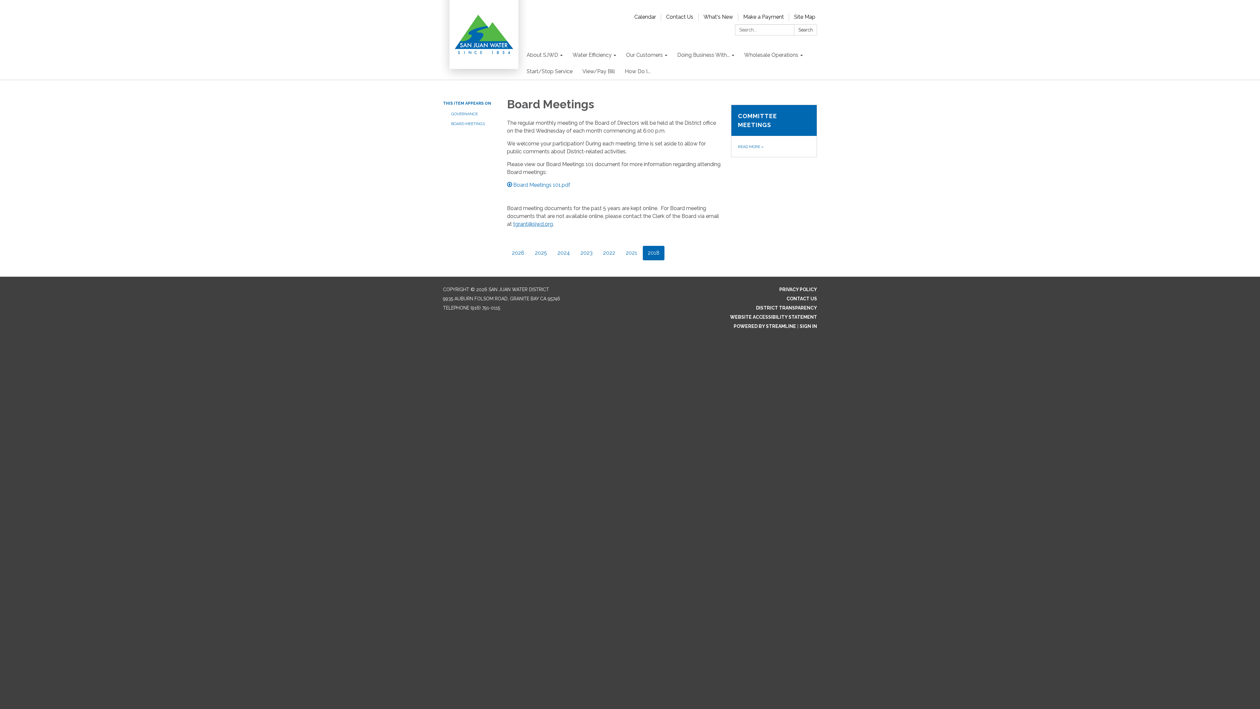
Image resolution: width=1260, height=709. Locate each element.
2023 (586, 253)
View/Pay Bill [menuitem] (598, 71)
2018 (654, 253)
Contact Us (679, 17)
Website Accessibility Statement (773, 317)
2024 (563, 253)
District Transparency (786, 308)
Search (805, 29)
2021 (631, 253)
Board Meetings (468, 123)
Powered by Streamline (765, 326)
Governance (464, 114)
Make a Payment (763, 17)
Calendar (645, 17)
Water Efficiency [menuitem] (592, 55)
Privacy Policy (798, 289)
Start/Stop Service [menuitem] (550, 71)
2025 (541, 253)
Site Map (804, 17)
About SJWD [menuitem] (542, 55)
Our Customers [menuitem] (644, 55)
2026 (518, 253)
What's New (718, 17)
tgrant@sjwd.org (533, 224)
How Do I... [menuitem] (637, 71)
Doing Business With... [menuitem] (703, 55)
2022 (609, 253)
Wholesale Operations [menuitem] (771, 55)
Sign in (808, 326)
